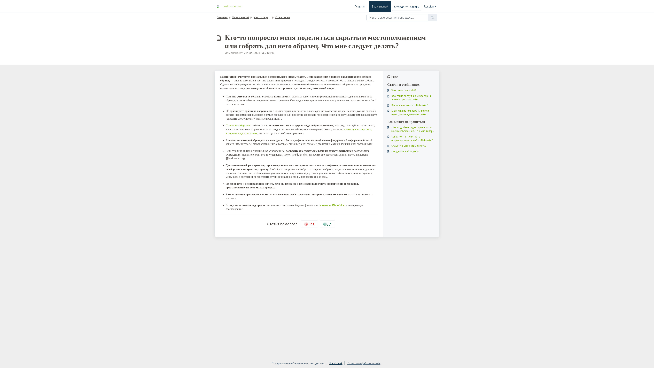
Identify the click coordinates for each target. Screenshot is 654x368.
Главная (359, 6)
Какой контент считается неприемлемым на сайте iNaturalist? (412, 138)
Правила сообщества (238, 125)
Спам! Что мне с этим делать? (408, 145)
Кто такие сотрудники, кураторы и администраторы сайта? (411, 97)
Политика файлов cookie (363, 363)
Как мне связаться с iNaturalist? (409, 105)
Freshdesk (335, 363)
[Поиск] (432, 17)
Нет (311, 224)
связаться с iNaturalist (332, 205)
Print (394, 77)
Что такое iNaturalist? (403, 90)
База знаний (380, 6)
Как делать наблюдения (405, 151)
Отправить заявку (406, 7)
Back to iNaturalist (232, 6)
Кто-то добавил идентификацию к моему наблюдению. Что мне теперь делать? (412, 129)
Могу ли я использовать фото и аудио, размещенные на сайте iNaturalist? (410, 112)
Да (329, 224)
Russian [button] (429, 6)
